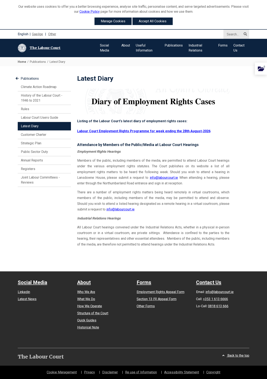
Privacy (89, 372)
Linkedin (24, 292)
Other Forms (146, 306)
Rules (25, 109)
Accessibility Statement (181, 372)
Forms (144, 282)
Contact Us (208, 282)
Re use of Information (141, 372)
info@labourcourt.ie (164, 178)
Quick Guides (86, 320)
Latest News (27, 299)
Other (52, 34)
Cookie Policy (89, 12)
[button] (107, 48)
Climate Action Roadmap (39, 87)
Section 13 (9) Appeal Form (156, 299)
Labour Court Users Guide (39, 118)
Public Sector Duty (34, 152)
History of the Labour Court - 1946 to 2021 (41, 97)
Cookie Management (62, 372)
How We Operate (89, 306)
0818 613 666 (218, 306)
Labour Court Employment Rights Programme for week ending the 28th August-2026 (143, 131)
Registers (28, 169)
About (84, 282)
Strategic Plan (31, 143)
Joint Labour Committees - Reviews (40, 179)
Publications (30, 79)
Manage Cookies (113, 21)
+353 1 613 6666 (215, 299)
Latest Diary (35, 126)
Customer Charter (33, 135)
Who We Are (86, 292)
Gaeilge (37, 34)
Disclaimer (110, 372)
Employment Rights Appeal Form (160, 292)
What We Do (86, 299)
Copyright (213, 372)
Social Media (32, 282)
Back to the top (238, 356)
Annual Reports (32, 160)
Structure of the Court (92, 313)
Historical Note (88, 327)
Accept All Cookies (152, 21)
